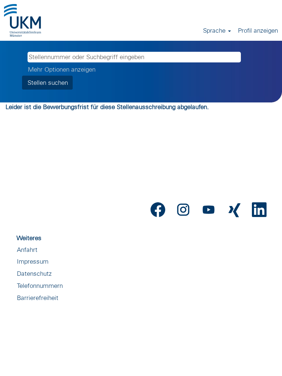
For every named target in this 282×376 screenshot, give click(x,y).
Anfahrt (27, 249)
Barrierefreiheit (37, 297)
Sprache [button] (215, 30)
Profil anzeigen (258, 30)
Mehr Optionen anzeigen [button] (61, 69)
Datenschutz (34, 273)
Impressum (32, 261)
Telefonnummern (40, 285)
